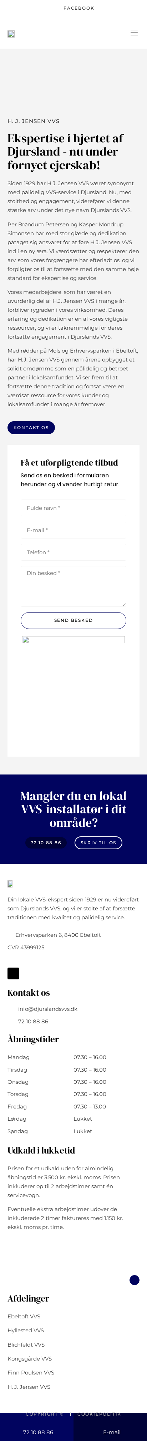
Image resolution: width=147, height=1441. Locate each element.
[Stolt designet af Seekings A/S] (73, 1426)
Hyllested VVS (25, 1330)
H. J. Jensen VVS (28, 1386)
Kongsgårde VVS (29, 1358)
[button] (134, 33)
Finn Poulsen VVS (30, 1372)
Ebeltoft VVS (23, 1316)
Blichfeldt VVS (26, 1344)
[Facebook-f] (13, 973)
